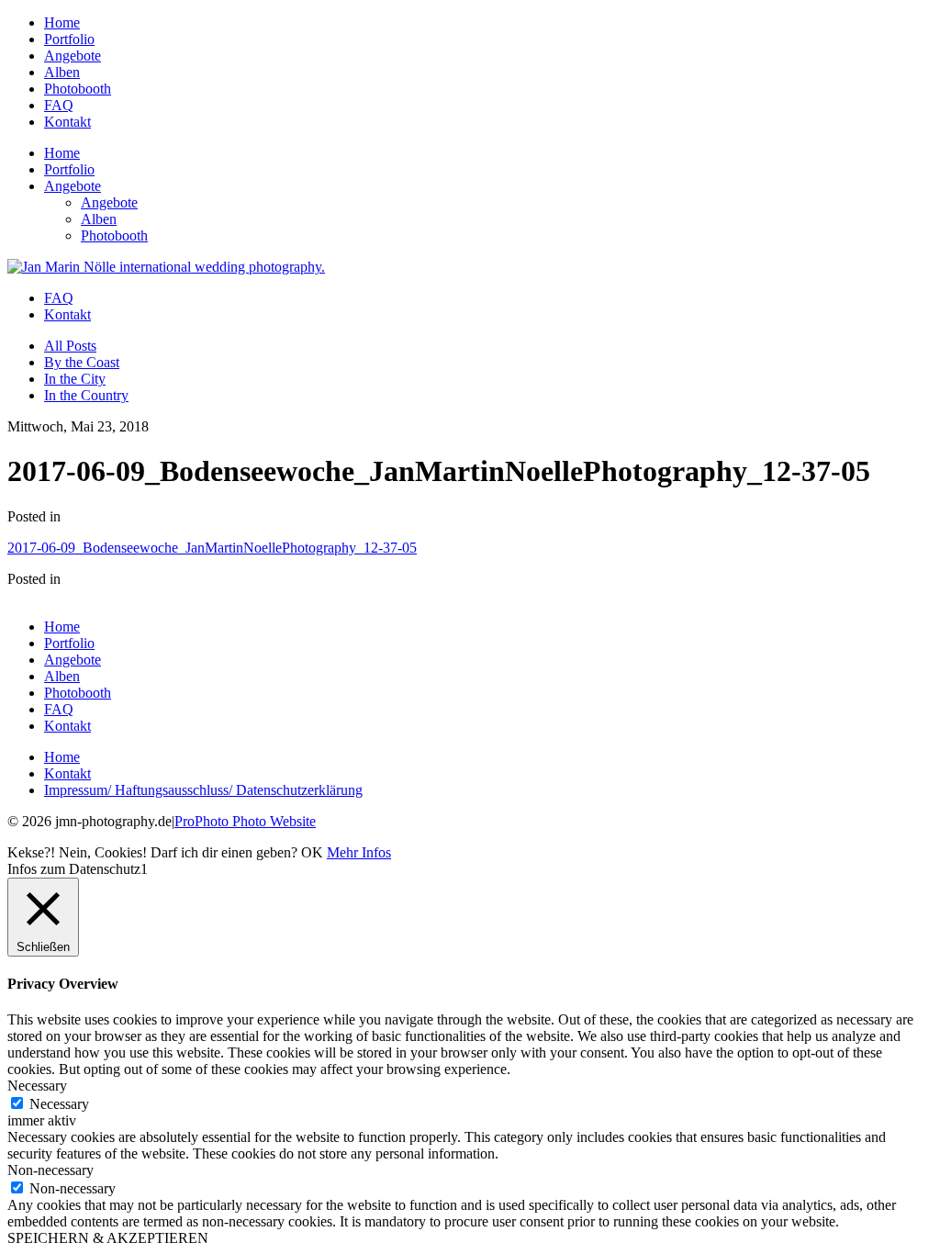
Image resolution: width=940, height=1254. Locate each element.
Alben (62, 72)
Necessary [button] (37, 1085)
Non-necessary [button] (50, 1170)
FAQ (58, 105)
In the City (75, 378)
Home (62, 22)
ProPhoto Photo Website (245, 821)
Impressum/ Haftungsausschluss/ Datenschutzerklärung (203, 790)
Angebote (72, 55)
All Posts (70, 345)
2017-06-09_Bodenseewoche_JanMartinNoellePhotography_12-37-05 (212, 547)
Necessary (59, 1104)
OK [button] (312, 852)
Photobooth (77, 88)
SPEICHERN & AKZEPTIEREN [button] (107, 1238)
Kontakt (67, 121)
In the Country (86, 395)
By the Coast (81, 362)
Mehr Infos (359, 852)
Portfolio (69, 39)
